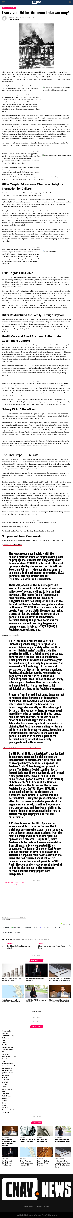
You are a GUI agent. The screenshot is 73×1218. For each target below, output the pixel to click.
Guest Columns (7, 1068)
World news (6, 1112)
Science (4, 1101)
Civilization (5, 1038)
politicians (39, 939)
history (31, 939)
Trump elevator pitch (9, 1110)
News (3, 1091)
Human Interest (7, 1070)
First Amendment (7, 1063)
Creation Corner (7, 1049)
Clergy (4, 1042)
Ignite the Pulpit (7, 1073)
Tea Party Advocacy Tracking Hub (24, 531)
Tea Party (48, 939)
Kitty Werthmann (15, 19)
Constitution (6, 1045)
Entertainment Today (9, 1056)
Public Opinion (5, 917)
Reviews (4, 1098)
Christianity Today (8, 1036)
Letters (4, 1084)
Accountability (6, 1031)
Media (4, 1087)
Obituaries (5, 1094)
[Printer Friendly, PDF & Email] (65, 924)
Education (5, 1054)
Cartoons (5, 1033)
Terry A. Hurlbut (29, 1207)
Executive (5, 1059)
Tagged (4, 1105)
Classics (4, 1040)
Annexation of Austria (11, 635)
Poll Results (22, 917)
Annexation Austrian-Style (12, 545)
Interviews (5, 1075)
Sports (4, 1103)
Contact (46, 1207)
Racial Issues (6, 1096)
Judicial (4, 1077)
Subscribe (39, 1207)
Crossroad (50, 531)
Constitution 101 (7, 1047)
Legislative (5, 1080)
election (24, 939)
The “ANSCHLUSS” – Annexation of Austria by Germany (22, 748)
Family (4, 1061)
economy (17, 939)
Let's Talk (5, 1082)
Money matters (7, 1089)
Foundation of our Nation (10, 1066)
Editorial (4, 1052)
